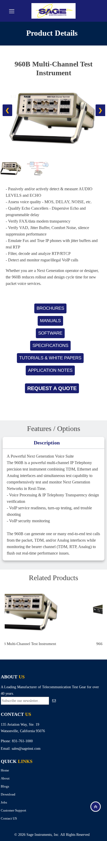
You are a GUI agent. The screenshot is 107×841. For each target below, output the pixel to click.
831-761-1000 (22, 741)
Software (50, 333)
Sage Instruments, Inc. (42, 835)
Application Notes (50, 370)
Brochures (50, 308)
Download (8, 794)
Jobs (4, 802)
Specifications (50, 345)
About (5, 778)
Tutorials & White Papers (50, 357)
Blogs (5, 786)
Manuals (50, 320)
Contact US (9, 818)
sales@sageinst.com (26, 749)
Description (47, 442)
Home (5, 770)
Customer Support (13, 810)
